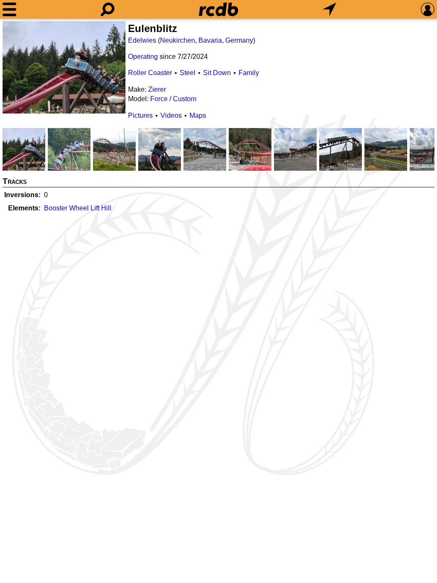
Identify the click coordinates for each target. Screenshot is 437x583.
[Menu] (9, 9)
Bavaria (210, 40)
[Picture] (64, 67)
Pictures (140, 115)
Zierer (157, 89)
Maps (197, 115)
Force (159, 98)
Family (249, 72)
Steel (187, 72)
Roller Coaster (150, 72)
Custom (184, 98)
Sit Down (217, 72)
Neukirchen (177, 40)
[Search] (107, 9)
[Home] (218, 9)
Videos (171, 115)
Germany (239, 40)
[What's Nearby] (329, 9)
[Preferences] (427, 9)
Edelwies (142, 40)
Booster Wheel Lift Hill (77, 208)
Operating (143, 56)
